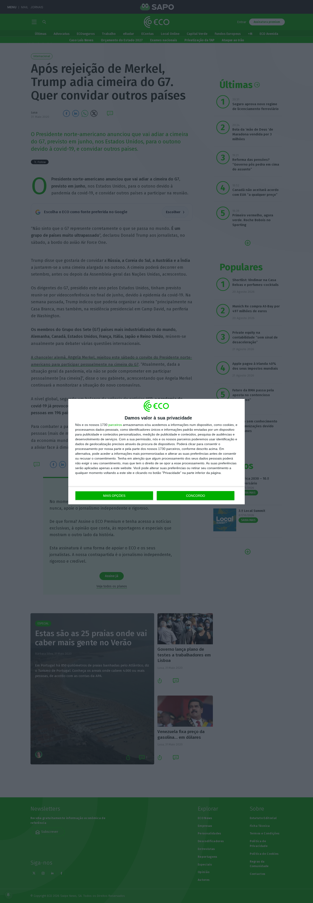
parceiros (115, 424)
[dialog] (156, 451)
